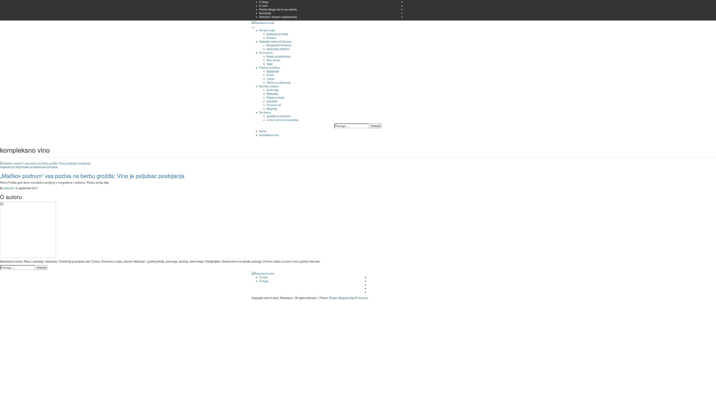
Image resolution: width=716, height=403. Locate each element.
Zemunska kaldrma (278, 49)
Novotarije (265, 13)
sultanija (9, 188)
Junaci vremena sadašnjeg (282, 120)
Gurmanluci (266, 52)
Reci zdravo (274, 60)
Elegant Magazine (339, 298)
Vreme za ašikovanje (279, 82)
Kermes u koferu (269, 86)
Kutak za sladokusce (279, 56)
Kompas (271, 38)
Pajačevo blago (276, 97)
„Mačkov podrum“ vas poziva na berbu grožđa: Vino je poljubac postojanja (92, 176)
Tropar (270, 79)
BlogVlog (272, 108)
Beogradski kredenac (279, 45)
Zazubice (272, 101)
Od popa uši (274, 105)
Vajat (269, 64)
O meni (263, 5)
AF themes (361, 298)
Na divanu (265, 112)
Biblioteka (272, 94)
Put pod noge (267, 30)
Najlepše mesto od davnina (275, 41)
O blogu (263, 2)
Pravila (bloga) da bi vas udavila (278, 9)
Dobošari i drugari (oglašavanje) (278, 17)
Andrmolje (273, 90)
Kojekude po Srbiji (277, 34)
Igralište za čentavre (279, 116)
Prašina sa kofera (269, 67)
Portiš (270, 75)
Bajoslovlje (273, 71)
